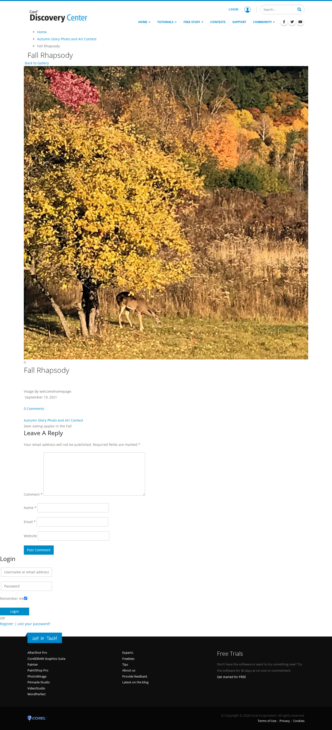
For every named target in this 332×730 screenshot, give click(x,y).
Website (30, 536)
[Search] (299, 9)
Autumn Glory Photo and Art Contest (53, 420)
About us (128, 670)
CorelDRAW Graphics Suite (46, 658)
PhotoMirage (36, 676)
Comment (33, 494)
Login (233, 9)
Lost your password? (33, 623)
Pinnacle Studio (38, 682)
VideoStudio (36, 688)
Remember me (12, 598)
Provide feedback (134, 676)
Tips (125, 664)
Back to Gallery (36, 63)
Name (30, 507)
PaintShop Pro (37, 670)
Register (6, 623)
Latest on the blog (135, 682)
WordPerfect (36, 694)
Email (30, 521)
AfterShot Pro (37, 652)
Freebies (128, 658)
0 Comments (34, 408)
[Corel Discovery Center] (57, 15)
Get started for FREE (231, 677)
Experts (127, 652)
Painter (32, 664)
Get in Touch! (44, 638)
